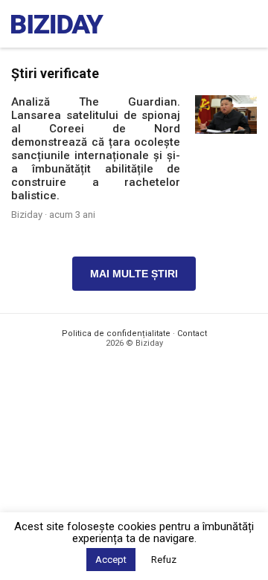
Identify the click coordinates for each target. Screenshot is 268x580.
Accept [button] (111, 559)
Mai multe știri (134, 274)
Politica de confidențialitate (116, 333)
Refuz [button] (163, 559)
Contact (192, 333)
